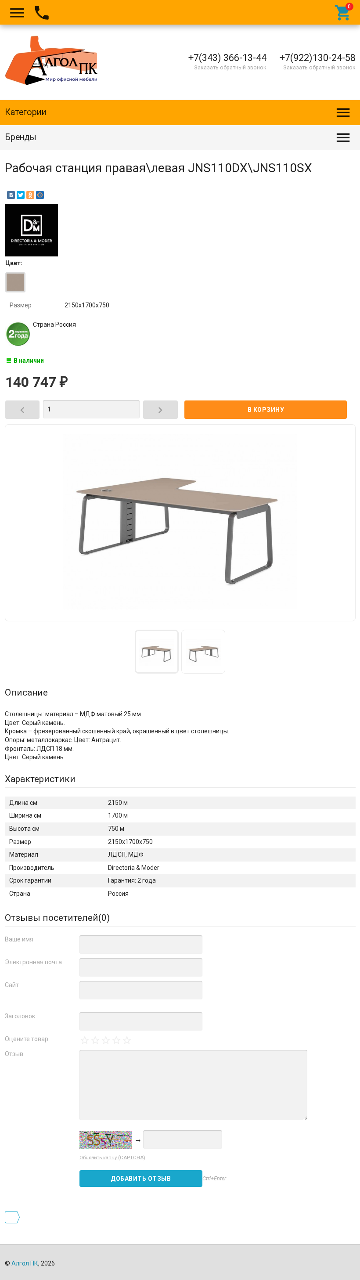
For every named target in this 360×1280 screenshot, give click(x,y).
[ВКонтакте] (11, 195)
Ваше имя (19, 939)
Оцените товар (26, 1038)
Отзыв (14, 1053)
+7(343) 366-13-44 (227, 57)
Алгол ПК (24, 1263)
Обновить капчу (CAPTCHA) (112, 1158)
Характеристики (40, 779)
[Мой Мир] (40, 195)
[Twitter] (21, 195)
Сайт (12, 984)
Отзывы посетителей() (57, 917)
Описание (26, 692)
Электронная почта (33, 962)
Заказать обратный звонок (230, 67)
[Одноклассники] (30, 195)
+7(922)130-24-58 (318, 57)
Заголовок (20, 1016)
